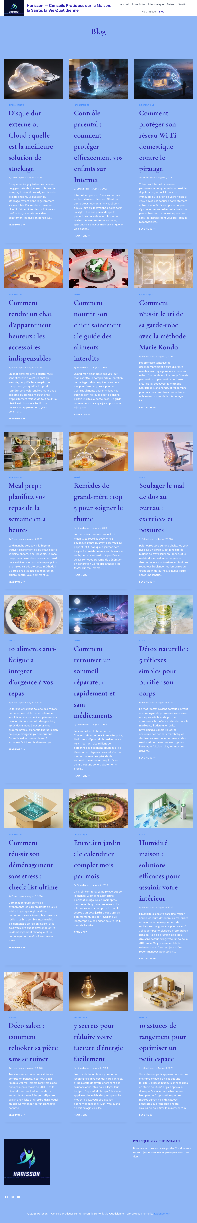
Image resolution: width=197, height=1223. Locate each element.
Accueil (124, 4)
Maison (171, 4)
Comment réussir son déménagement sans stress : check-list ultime (33, 865)
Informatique (156, 4)
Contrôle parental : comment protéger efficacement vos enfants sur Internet (98, 146)
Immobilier (138, 4)
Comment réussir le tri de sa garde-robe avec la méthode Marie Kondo (162, 325)
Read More (17, 224)
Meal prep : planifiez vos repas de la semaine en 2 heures (27, 507)
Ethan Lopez (18, 177)
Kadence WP (162, 1213)
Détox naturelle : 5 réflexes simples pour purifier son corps (163, 671)
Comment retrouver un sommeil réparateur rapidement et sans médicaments (94, 682)
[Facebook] (6, 1197)
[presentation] (33, 79)
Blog (161, 11)
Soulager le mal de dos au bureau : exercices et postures (161, 507)
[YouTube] (18, 1197)
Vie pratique (148, 11)
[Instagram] (12, 1197)
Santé (181, 4)
